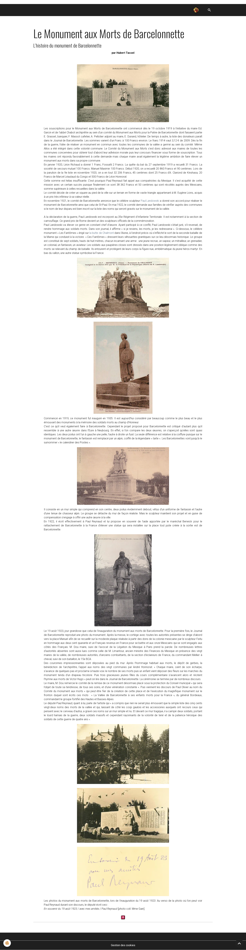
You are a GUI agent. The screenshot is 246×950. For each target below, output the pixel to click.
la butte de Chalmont (101, 232)
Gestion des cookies (123, 945)
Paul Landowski (150, 200)
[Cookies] (7, 943)
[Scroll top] (239, 943)
